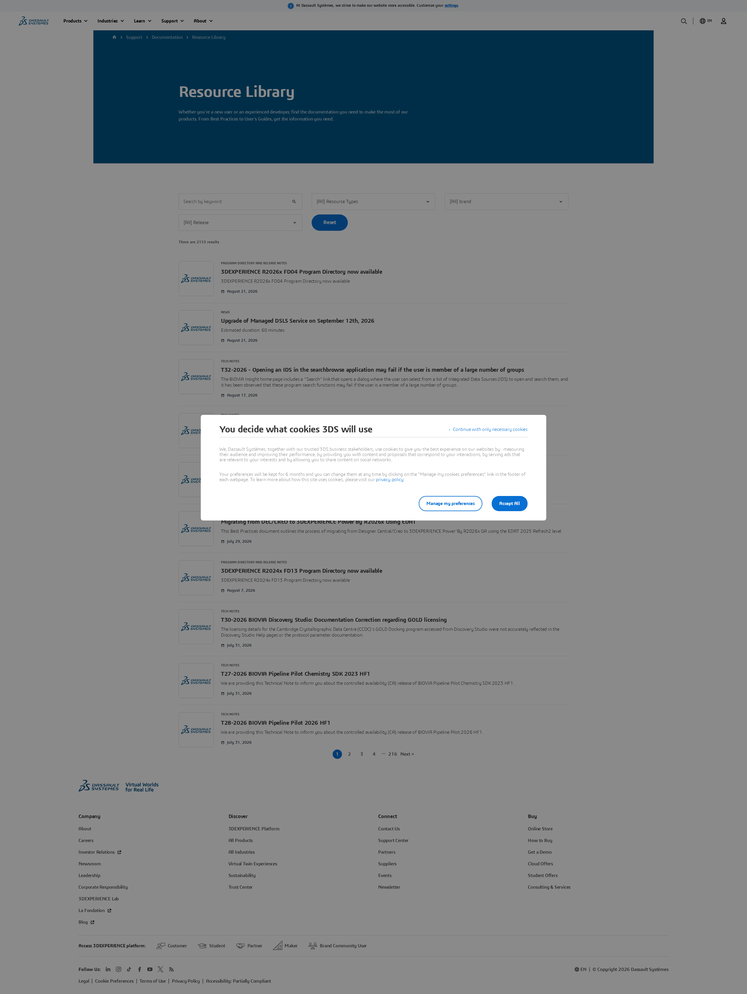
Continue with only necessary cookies (490, 429)
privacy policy (389, 479)
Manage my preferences (450, 503)
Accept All (509, 503)
